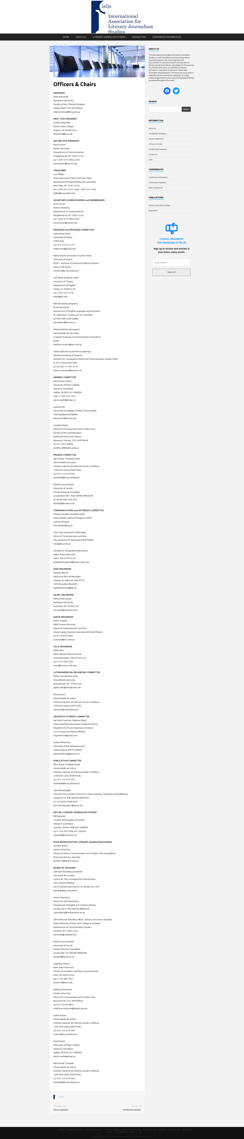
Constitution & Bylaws (157, 134)
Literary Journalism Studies (109, 37)
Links (151, 160)
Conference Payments (157, 183)
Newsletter (139, 37)
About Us (81, 37)
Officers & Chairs (155, 144)
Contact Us (153, 154)
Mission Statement (60, 1110)
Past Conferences (156, 188)
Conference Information (166, 37)
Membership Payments (132, 1110)
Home (66, 37)
